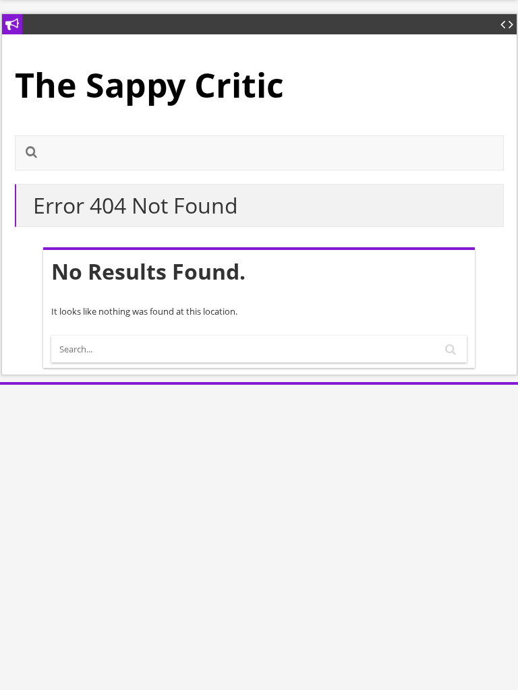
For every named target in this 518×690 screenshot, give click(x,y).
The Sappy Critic (149, 85)
